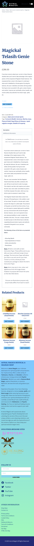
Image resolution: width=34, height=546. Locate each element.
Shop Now (4, 508)
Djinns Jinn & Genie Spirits (15, 117)
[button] (7, 107)
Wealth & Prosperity (19, 123)
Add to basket (7, 104)
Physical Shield (6, 121)
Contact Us (4, 510)
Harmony (19, 119)
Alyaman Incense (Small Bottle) (25, 341)
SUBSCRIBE (16, 477)
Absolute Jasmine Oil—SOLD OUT (25, 315)
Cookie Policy (5, 518)
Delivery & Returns (6, 522)
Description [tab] (6, 130)
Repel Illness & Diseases (18, 121)
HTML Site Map (5, 531)
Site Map (3, 529)
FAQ (2, 520)
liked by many (27, 119)
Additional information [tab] (9, 133)
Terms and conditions (7, 516)
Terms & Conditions (7, 524)
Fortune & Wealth (10, 119)
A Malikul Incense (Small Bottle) (9, 315)
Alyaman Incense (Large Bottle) (9, 341)
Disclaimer (4, 526)
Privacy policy (5, 513)
